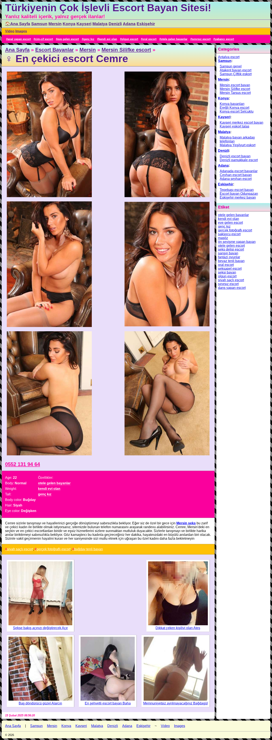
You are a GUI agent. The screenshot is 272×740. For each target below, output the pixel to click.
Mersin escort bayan (235, 85)
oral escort (149, 39)
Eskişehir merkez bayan (238, 197)
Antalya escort (228, 57)
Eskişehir (146, 24)
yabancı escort (224, 39)
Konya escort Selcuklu (237, 111)
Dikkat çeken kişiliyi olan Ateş (178, 628)
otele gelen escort (231, 245)
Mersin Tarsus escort (235, 93)
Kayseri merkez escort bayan (241, 122)
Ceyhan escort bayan (236, 175)
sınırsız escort (201, 39)
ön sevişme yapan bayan (237, 242)
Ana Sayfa (17, 50)
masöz (223, 238)
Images (21, 31)
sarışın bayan (228, 253)
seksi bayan (227, 272)
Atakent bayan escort (235, 70)
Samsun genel (231, 66)
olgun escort (130, 39)
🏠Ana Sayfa (17, 24)
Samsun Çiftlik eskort (236, 74)
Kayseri (83, 24)
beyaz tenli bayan (231, 261)
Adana (129, 24)
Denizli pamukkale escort (239, 160)
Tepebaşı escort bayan (237, 190)
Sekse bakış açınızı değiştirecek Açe (40, 628)
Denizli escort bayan (235, 156)
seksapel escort (230, 268)
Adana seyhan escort (236, 179)
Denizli (115, 24)
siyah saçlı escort (20, 549)
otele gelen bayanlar (174, 39)
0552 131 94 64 (22, 464)
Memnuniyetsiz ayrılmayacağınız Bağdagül (175, 703)
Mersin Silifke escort (126, 50)
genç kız (88, 39)
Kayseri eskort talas (234, 126)
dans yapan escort (232, 288)
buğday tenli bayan (88, 549)
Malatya (100, 24)
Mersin (55, 24)
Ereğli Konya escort (234, 107)
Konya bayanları (232, 104)
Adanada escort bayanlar (239, 171)
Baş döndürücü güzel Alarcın (40, 703)
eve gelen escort (68, 39)
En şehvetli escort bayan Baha (108, 703)
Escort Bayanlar (54, 50)
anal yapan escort (19, 39)
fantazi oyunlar (229, 257)
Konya (69, 24)
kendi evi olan (108, 39)
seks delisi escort (231, 249)
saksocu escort (229, 234)
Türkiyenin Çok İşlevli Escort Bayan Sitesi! (108, 7)
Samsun (39, 24)
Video (9, 31)
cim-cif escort (44, 39)
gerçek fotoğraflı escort (54, 549)
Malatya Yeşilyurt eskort (237, 145)
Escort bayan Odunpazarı (239, 193)
